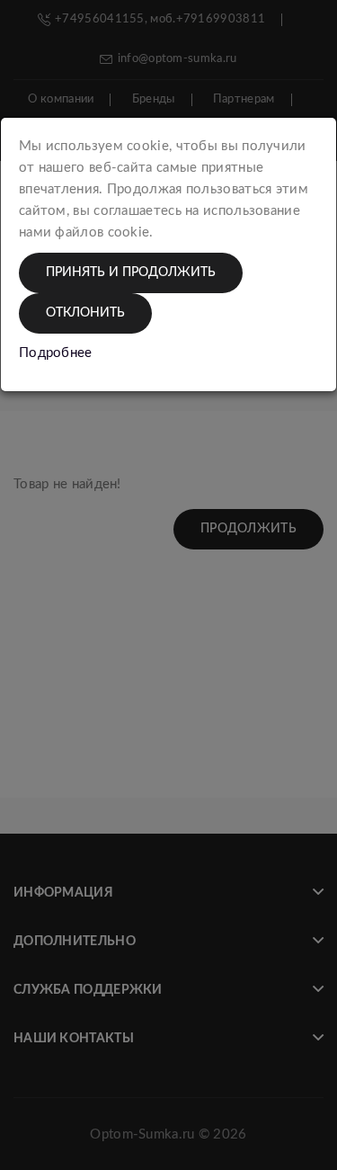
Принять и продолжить (131, 272)
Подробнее (56, 353)
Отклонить (85, 313)
